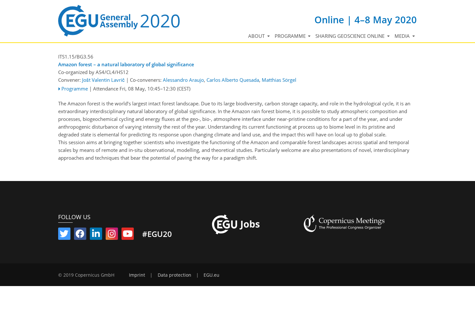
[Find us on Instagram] (112, 235)
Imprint (137, 275)
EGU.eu (211, 275)
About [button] (257, 36)
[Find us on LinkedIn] (96, 235)
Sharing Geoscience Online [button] (350, 36)
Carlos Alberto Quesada (232, 80)
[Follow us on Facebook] (80, 235)
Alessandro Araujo (183, 80)
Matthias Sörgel (279, 80)
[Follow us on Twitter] (64, 235)
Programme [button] (291, 36)
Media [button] (403, 36)
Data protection (174, 275)
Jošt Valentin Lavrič (103, 80)
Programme (74, 88)
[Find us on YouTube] (127, 235)
